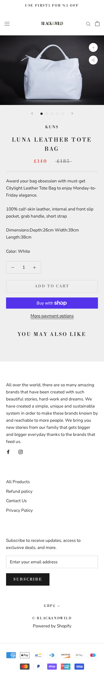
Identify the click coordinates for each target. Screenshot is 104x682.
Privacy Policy (19, 510)
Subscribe (27, 579)
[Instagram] (20, 451)
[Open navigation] (7, 23)
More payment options (52, 316)
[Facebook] (8, 451)
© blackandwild (52, 618)
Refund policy (19, 491)
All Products (18, 482)
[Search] (88, 23)
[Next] (72, 113)
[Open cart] (97, 23)
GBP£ (49, 606)
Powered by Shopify (52, 626)
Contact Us (16, 501)
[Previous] (32, 113)
